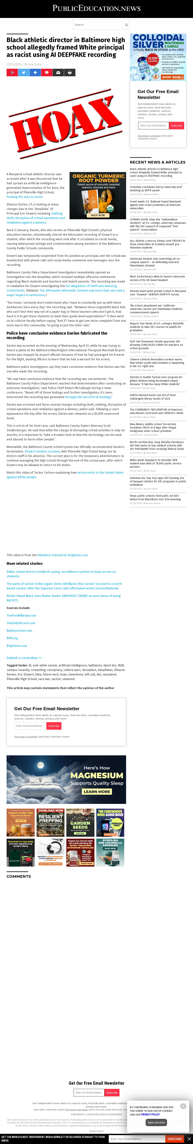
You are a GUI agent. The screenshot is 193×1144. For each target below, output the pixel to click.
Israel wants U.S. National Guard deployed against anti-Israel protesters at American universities (155, 205)
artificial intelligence (73, 665)
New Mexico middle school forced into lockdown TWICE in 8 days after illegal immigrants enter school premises (153, 428)
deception (89, 670)
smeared (68, 679)
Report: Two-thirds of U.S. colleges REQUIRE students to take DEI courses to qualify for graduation (157, 327)
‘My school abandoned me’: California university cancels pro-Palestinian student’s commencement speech (156, 309)
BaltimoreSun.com (19, 630)
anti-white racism (45, 665)
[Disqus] (66, 929)
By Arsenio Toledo (151, 402)
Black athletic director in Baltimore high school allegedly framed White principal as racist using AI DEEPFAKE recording (156, 173)
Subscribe (175, 1139)
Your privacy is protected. (26, 737)
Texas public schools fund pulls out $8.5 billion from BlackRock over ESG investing (155, 497)
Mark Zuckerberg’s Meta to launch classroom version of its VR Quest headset (157, 278)
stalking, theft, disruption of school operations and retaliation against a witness (36, 218)
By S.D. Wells (149, 417)
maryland (109, 674)
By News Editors (151, 194)
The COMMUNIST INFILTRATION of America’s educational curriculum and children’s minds (156, 411)
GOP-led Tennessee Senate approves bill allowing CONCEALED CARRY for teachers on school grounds (156, 345)
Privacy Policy (96, 1131)
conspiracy (54, 670)
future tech (51, 674)
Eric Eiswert (26, 674)
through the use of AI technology (88, 397)
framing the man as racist (24, 197)
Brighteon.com (17, 646)
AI (30, 665)
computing (38, 670)
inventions (75, 674)
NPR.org (12, 638)
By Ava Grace (150, 180)
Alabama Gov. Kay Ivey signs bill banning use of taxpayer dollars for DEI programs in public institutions (158, 481)
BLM (121, 665)
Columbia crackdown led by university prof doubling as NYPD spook (156, 188)
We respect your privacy (77, 1109)
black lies (109, 665)
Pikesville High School (22, 679)
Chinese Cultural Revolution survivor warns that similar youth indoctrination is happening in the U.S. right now (157, 363)
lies (99, 674)
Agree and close (156, 1122)
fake (38, 674)
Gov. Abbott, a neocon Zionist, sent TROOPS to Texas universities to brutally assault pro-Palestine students (157, 244)
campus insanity (18, 670)
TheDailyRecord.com (21, 623)
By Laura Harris (151, 298)
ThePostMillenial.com (21, 615)
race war (44, 679)
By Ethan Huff (150, 233)
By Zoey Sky (149, 284)
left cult (90, 674)
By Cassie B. (148, 370)
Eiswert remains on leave (42, 451)
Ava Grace (35, 64)
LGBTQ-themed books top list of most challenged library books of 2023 (153, 397)
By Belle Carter (151, 212)
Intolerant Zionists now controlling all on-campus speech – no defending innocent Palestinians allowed (155, 262)
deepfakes (105, 670)
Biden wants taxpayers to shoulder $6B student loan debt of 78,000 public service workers (155, 464)
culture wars (72, 670)
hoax (63, 674)
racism (56, 679)
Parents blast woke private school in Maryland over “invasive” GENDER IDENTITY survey (158, 292)
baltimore (95, 665)
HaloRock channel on (63, 555)
